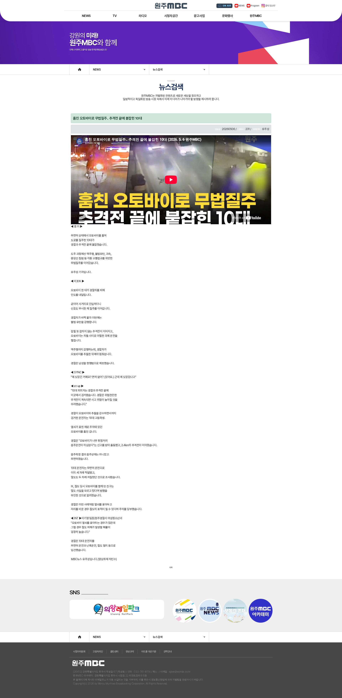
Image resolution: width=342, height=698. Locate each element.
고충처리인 (98, 651)
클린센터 (114, 651)
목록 (171, 567)
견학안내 (168, 651)
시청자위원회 (79, 651)
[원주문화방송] (171, 6)
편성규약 (130, 651)
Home (73, 67)
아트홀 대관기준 (148, 651)
